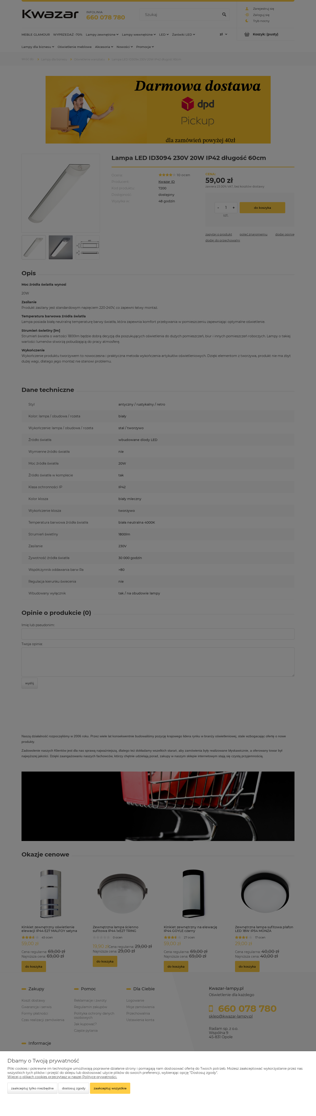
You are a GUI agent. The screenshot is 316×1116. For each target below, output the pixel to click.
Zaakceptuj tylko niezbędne (32, 1088)
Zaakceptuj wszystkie (110, 1088)
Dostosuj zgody (73, 1088)
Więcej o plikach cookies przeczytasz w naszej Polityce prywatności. (62, 1077)
